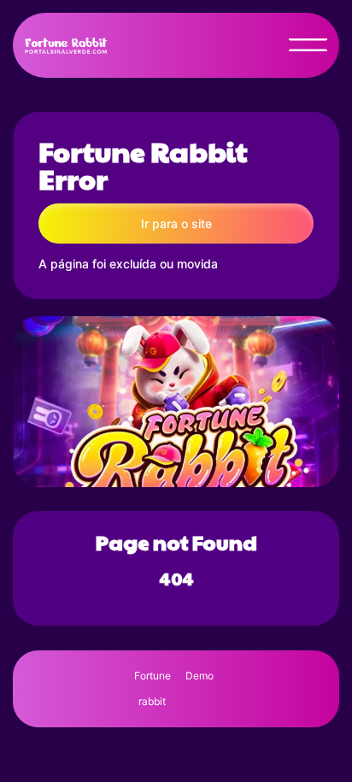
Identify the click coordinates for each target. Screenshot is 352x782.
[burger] (308, 44)
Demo (199, 675)
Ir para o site (176, 223)
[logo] (69, 45)
